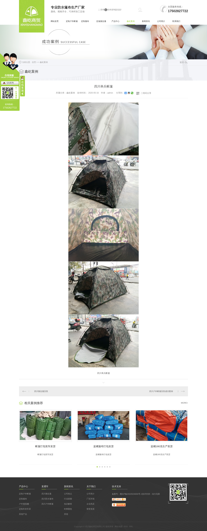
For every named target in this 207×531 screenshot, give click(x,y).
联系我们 (176, 21)
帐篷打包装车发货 (45, 446)
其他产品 (23, 514)
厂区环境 (90, 499)
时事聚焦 (68, 509)
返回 (182, 62)
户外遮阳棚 (24, 504)
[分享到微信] (132, 93)
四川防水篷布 (47, 499)
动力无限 (156, 494)
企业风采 (90, 504)
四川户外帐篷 (47, 504)
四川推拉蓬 (46, 494)
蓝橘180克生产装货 (162, 446)
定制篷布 (85, 21)
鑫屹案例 (131, 21)
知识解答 (68, 504)
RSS (126, 526)
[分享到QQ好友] (129, 93)
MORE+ (184, 403)
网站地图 (119, 526)
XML (131, 526)
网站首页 (55, 21)
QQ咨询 (10, 83)
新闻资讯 (146, 21)
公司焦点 (68, 494)
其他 (66, 514)
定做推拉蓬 (101, 21)
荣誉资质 (90, 509)
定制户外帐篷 (72, 21)
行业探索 (68, 499)
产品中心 (115, 21)
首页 (34, 62)
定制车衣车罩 (25, 509)
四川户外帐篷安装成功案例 (161, 391)
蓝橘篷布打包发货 (103, 446)
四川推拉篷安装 (41, 391)
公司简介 (161, 21)
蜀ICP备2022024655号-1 (131, 494)
